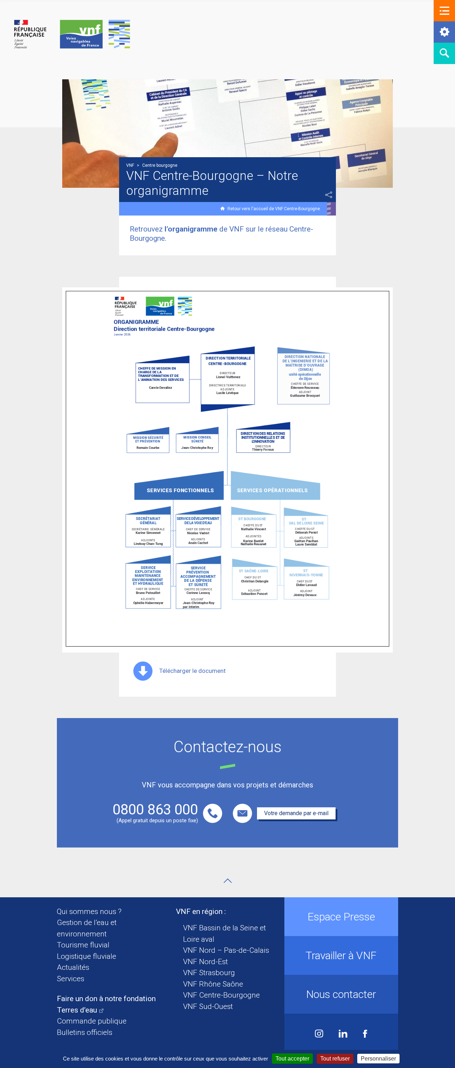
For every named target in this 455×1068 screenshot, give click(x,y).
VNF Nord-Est (205, 961)
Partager (329, 195)
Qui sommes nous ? (89, 911)
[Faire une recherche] (444, 53)
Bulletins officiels (84, 1032)
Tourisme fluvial (83, 945)
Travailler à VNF (341, 955)
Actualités (73, 967)
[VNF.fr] (72, 35)
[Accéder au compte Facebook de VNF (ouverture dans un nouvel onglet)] (365, 1034)
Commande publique (92, 1021)
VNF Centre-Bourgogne (221, 995)
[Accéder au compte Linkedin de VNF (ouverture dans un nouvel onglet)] (343, 1034)
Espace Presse (341, 916)
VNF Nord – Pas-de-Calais (226, 950)
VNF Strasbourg (209, 972)
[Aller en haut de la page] (228, 880)
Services (70, 978)
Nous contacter (341, 994)
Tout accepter (292, 1059)
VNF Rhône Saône (213, 984)
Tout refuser (335, 1059)
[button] (444, 10)
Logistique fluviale (86, 956)
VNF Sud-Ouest (208, 1006)
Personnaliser (378, 1059)
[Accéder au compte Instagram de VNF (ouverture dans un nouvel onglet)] (319, 1034)
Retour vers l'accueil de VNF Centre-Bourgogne (274, 208)
